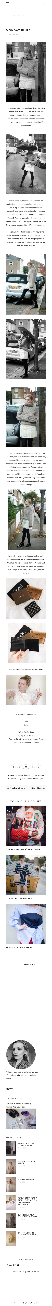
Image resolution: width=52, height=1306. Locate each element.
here (41, 669)
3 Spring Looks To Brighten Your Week (27, 1234)
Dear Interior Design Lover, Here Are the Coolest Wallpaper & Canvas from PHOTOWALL (27, 1200)
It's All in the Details (19, 898)
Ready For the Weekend (20, 947)
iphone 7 (27, 775)
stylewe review (32, 778)
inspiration (19, 775)
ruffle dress (40, 242)
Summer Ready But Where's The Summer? (27, 1216)
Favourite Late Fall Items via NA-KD (27, 1144)
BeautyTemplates (32, 1303)
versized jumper (33, 238)
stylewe (22, 778)
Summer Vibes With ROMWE (26, 1162)
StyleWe (10, 242)
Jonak (34, 775)
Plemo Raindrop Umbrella (28, 742)
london (41, 775)
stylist (41, 778)
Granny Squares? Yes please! (24, 849)
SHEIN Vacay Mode (26, 1179)
